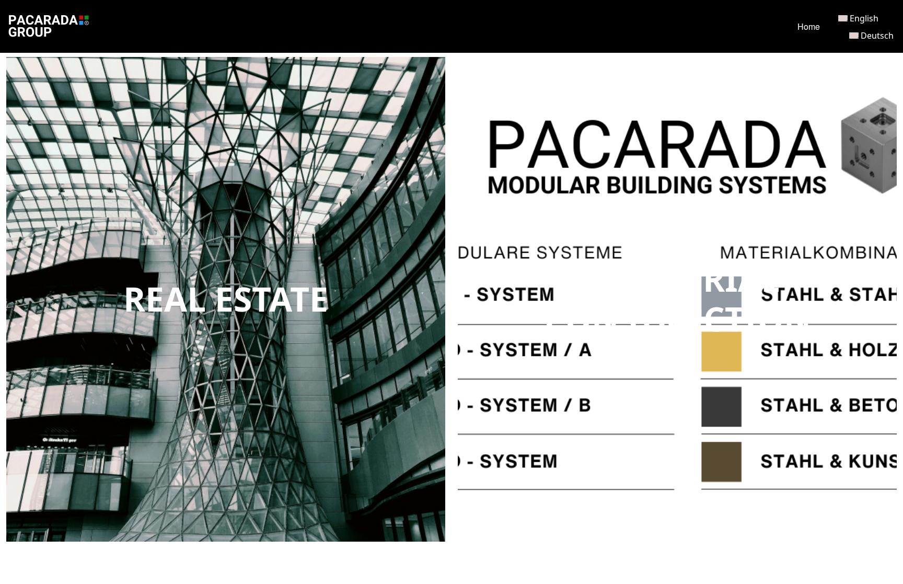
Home (808, 26)
